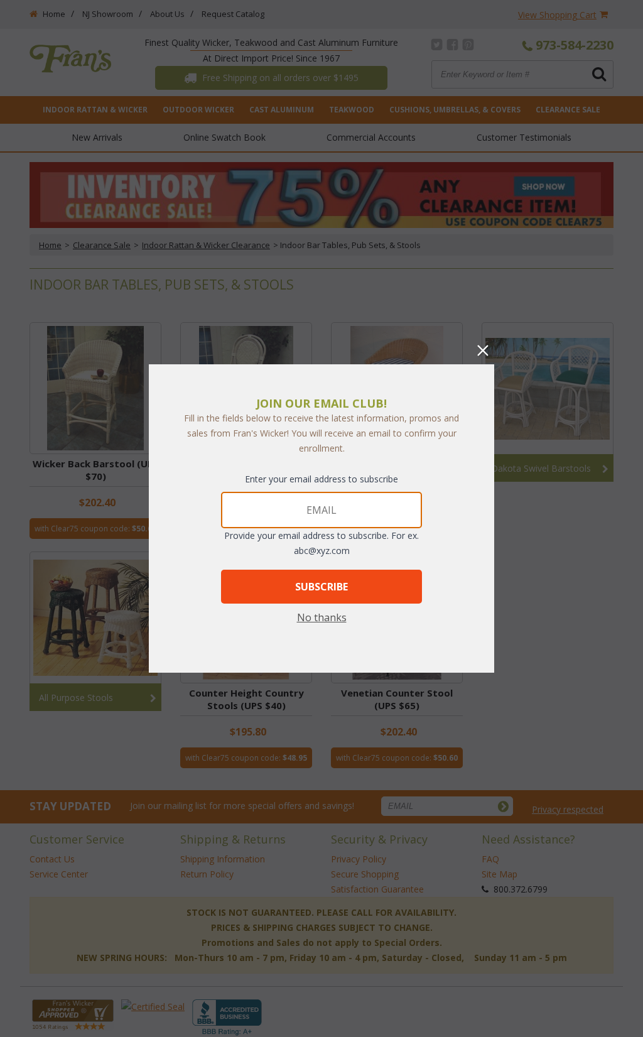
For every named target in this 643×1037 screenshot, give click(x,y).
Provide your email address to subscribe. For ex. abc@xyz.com (321, 543)
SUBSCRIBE (321, 587)
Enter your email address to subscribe (321, 479)
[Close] (483, 350)
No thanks (322, 617)
